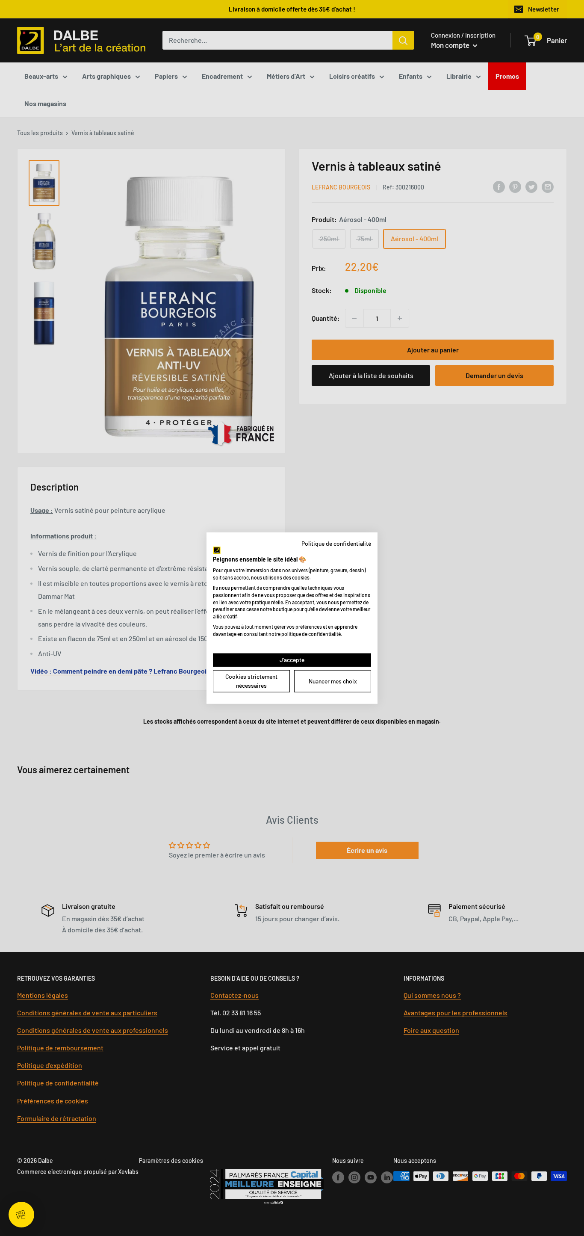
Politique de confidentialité (336, 543)
